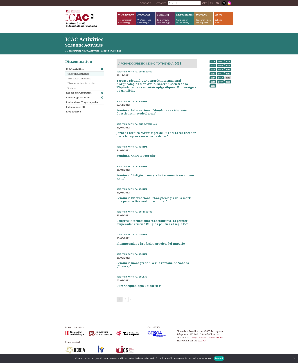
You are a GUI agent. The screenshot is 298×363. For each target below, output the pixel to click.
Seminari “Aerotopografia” (136, 155)
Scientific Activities (78, 73)
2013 (220, 78)
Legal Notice (199, 337)
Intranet (161, 3)
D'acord (219, 358)
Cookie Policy (215, 337)
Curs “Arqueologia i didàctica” (139, 286)
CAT (204, 3)
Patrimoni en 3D (75, 106)
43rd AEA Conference (79, 78)
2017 (213, 74)
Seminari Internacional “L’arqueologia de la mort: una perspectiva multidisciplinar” (154, 199)
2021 (228, 66)
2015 (228, 74)
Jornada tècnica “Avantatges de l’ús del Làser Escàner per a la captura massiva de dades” (156, 134)
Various (72, 88)
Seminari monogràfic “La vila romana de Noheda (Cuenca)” (153, 264)
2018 (228, 70)
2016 (220, 74)
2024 (228, 61)
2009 (220, 82)
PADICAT (203, 340)
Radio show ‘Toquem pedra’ (82, 102)
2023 (213, 66)
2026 (213, 61)
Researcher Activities (79, 92)
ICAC (88, 19)
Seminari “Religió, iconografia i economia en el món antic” (155, 176)
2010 (213, 82)
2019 (220, 70)
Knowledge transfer (78, 97)
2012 (228, 78)
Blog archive (73, 111)
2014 (213, 78)
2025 (220, 61)
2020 (213, 70)
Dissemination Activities (81, 83)
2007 (213, 86)
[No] (294, 358)
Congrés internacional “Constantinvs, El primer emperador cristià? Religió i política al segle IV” (152, 222)
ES (211, 3)
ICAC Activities (75, 69)
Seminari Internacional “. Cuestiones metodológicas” (152, 111)
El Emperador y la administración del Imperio (151, 243)
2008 (228, 82)
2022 (220, 66)
